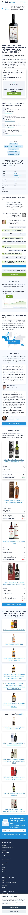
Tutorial (3, 864)
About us (4, 871)
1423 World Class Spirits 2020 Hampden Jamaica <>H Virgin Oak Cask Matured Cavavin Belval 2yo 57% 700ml (14, 676)
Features (4, 845)
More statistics (8, 113)
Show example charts (10, 121)
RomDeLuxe (16, 419)
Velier (15, 173)
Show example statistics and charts (13, 135)
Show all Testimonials (14, 423)
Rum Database (7, 8)
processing (19, 834)
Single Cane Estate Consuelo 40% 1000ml (14, 630)
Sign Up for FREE (14, 274)
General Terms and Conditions (9, 882)
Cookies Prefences (14, 911)
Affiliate (3, 869)
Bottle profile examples (7, 847)
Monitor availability (14, 93)
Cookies (3, 887)
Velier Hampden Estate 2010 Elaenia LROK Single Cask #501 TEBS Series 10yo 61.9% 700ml (14, 761)
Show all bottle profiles (14, 604)
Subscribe (21, 830)
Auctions (4, 850)
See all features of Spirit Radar (14, 266)
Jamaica (16, 179)
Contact (3, 880)
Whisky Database (6, 855)
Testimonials (5, 862)
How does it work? (9, 127)
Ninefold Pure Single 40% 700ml (14, 644)
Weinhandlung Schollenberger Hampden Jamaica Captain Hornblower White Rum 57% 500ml (14, 705)
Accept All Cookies (14, 907)
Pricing (3, 867)
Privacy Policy (5, 885)
